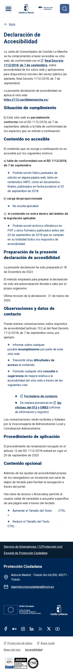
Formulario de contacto (40, 396)
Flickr (14, 629)
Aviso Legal (47, 643)
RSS (40, 629)
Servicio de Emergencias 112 (23, 546)
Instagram (23, 629)
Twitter (49, 629)
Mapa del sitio (12, 649)
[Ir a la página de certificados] (28, 663)
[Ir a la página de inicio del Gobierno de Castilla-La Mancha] (26, 8)
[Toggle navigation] (8, 8)
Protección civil (52, 546)
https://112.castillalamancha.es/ (26, 99)
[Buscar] (64, 8)
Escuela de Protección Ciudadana (25, 553)
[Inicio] (45, 8)
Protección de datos (19, 643)
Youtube (57, 629)
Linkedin (31, 629)
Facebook (5, 629)
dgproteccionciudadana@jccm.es (32, 587)
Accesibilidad (33, 649)
